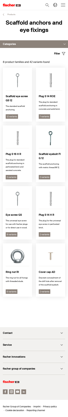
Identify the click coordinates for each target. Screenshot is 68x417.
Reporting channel (36, 410)
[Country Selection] (55, 5)
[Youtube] (17, 391)
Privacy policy (50, 406)
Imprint (36, 406)
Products (11, 14)
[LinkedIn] (23, 391)
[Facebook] (5, 391)
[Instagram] (11, 391)
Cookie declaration (14, 410)
